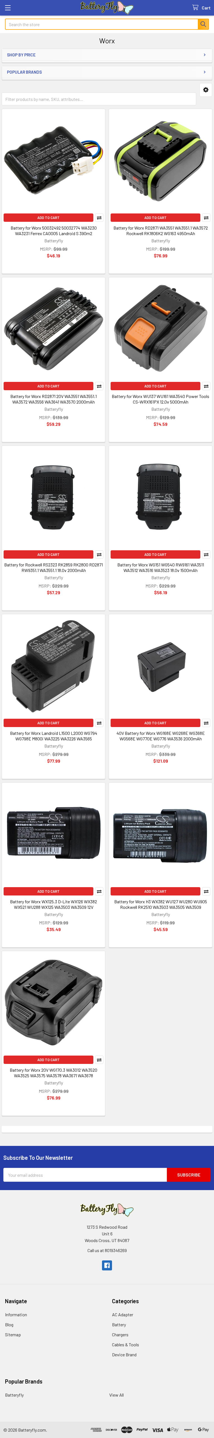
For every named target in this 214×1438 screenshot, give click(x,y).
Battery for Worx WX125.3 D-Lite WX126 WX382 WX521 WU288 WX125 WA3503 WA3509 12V (53, 904)
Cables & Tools (125, 1344)
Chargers (120, 1334)
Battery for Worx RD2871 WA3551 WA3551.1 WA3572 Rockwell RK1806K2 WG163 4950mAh (160, 230)
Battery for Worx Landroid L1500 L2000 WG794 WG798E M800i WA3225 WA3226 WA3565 (53, 735)
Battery (119, 1324)
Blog (9, 1324)
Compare (99, 217)
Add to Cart (48, 217)
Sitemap (13, 1334)
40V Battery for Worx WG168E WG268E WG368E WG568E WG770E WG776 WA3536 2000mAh (160, 735)
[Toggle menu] (7, 7)
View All (116, 1394)
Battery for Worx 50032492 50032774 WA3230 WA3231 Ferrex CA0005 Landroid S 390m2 (54, 230)
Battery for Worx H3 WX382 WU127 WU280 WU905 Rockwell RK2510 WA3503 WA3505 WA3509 (160, 904)
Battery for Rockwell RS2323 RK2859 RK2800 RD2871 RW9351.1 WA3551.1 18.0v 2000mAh (53, 567)
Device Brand (124, 1354)
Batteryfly (14, 1394)
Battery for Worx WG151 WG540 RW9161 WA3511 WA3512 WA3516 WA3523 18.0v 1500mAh (160, 567)
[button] (206, 90)
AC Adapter (122, 1314)
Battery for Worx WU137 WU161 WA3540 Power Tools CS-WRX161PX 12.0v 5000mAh (160, 399)
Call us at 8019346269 (107, 1250)
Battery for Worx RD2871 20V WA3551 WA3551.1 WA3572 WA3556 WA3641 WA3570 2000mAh (53, 399)
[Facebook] (107, 1265)
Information (16, 1314)
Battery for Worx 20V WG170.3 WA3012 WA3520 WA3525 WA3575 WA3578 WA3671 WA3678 (53, 1072)
